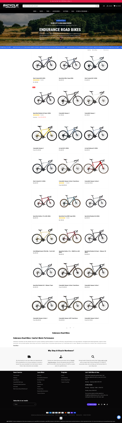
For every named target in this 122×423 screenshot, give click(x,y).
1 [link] (66, 327)
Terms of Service (41, 393)
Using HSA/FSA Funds (18, 382)
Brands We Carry (41, 379)
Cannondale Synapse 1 (90, 113)
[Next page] (73, 327)
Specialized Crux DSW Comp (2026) (67, 216)
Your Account (16, 375)
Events (62, 375)
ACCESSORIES (56, 11)
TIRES (47, 11)
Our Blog (39, 382)
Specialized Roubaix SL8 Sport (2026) (42, 113)
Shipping (15, 377)
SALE (72, 11)
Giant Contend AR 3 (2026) (91, 78)
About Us (39, 375)
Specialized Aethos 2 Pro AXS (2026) (41, 216)
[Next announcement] (108, 1)
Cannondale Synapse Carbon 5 (92, 318)
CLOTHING (65, 11)
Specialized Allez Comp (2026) (66, 78)
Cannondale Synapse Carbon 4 (92, 181)
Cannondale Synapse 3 (38, 148)
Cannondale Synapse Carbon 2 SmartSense (69, 285)
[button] (119, 417)
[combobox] (59, 6)
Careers (39, 386)
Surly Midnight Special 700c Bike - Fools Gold (44, 251)
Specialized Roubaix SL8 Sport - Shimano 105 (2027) (95, 252)
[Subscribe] (34, 404)
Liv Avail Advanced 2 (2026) (91, 148)
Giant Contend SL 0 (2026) (39, 181)
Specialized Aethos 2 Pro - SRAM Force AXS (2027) (69, 252)
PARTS (41, 11)
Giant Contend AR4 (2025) (39, 78)
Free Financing (64, 377)
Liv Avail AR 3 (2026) (64, 148)
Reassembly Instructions (42, 391)
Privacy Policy (40, 388)
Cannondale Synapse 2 (64, 113)
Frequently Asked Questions (19, 384)
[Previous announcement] (13, 1)
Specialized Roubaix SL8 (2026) (92, 216)
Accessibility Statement (42, 377)
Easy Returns (16, 379)
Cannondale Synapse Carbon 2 (40, 318)
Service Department (65, 379)
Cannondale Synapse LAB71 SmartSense (68, 318)
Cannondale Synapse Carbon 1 (92, 285)
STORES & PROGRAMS (81, 11)
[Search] (97, 6)
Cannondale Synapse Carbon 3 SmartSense (69, 181)
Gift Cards (15, 386)
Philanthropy (40, 384)
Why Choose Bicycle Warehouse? (20, 388)
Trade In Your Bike (65, 382)
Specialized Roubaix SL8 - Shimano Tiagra (43, 285)
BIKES (34, 11)
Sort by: (89, 50)
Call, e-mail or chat (102, 360)
